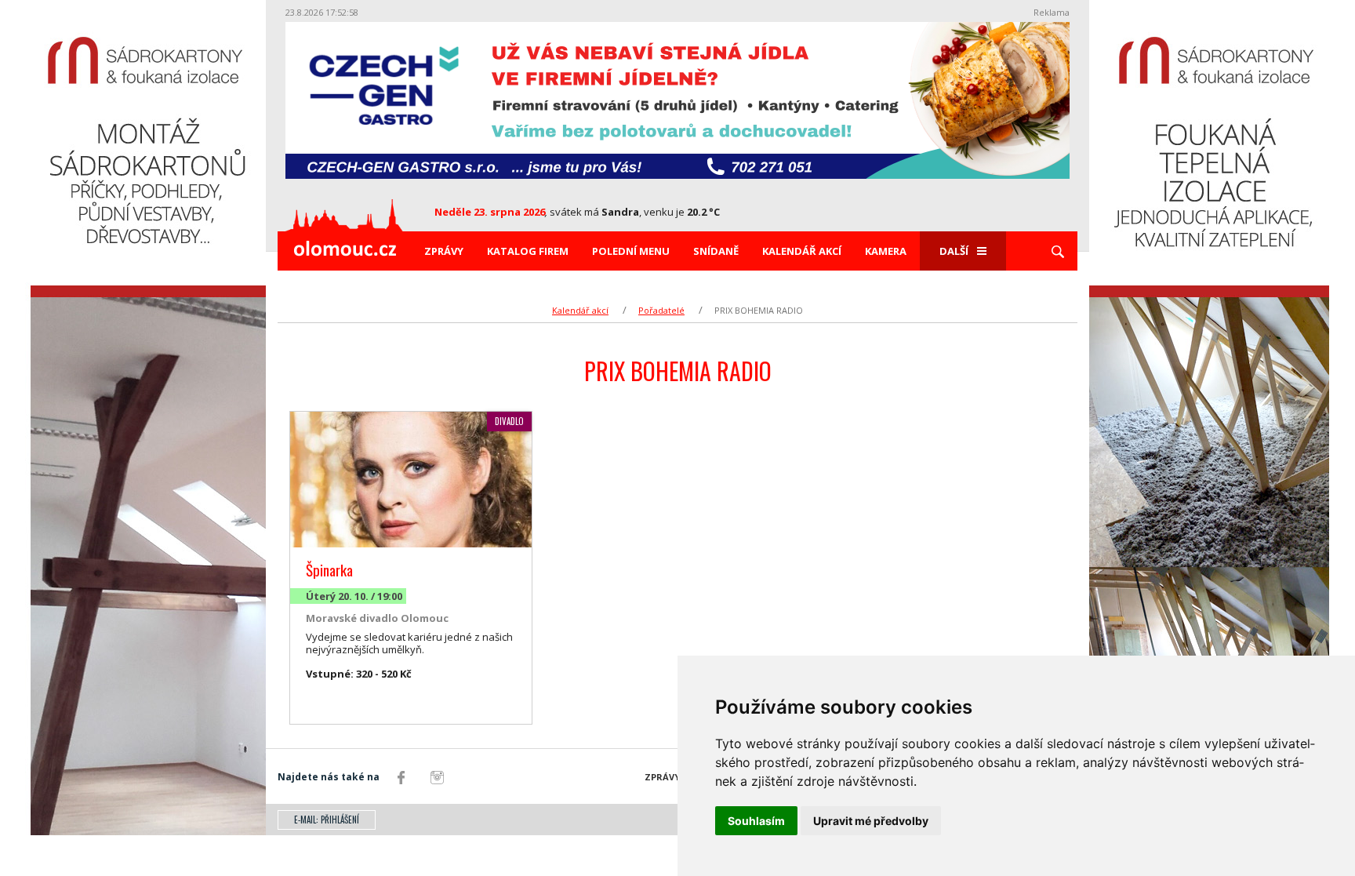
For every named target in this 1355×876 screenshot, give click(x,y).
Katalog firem (528, 251)
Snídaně (716, 251)
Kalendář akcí (801, 251)
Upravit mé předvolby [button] (870, 820)
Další (953, 251)
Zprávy (443, 251)
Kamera (885, 251)
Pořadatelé (661, 310)
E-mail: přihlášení (326, 819)
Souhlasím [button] (756, 820)
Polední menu (631, 251)
